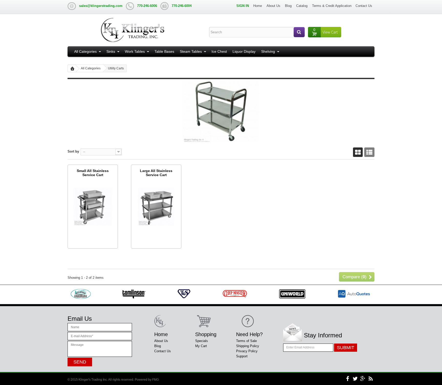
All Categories (85, 51)
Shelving (268, 51)
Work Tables (135, 51)
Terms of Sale (246, 341)
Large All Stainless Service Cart (156, 173)
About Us (273, 6)
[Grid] (358, 152)
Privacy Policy (247, 351)
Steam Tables (191, 51)
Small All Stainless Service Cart (93, 173)
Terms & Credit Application (331, 6)
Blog (288, 6)
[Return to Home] (72, 68)
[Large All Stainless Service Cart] (156, 206)
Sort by (73, 151)
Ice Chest (219, 51)
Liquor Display (244, 51)
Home (257, 6)
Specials (201, 341)
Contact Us (364, 6)
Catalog (301, 6)
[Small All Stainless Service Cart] (93, 206)
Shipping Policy (247, 346)
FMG (155, 379)
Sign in (242, 6)
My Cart (201, 346)
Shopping (205, 334)
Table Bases (164, 51)
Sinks (110, 51)
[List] (369, 152)
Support (242, 356)
